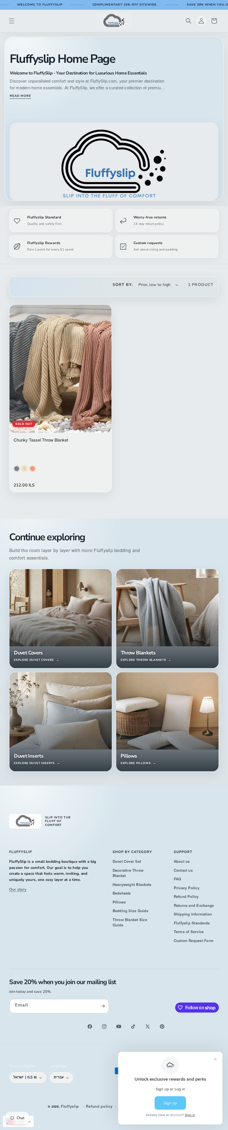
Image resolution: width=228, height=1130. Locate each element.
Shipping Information (193, 914)
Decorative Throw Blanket (128, 873)
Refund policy (99, 1106)
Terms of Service (189, 931)
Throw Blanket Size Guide (130, 922)
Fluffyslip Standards (192, 923)
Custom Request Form (194, 940)
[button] (12, 21)
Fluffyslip (70, 1106)
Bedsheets (122, 893)
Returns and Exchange (194, 905)
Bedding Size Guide (130, 910)
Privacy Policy (186, 887)
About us (182, 861)
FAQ (177, 878)
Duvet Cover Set (127, 861)
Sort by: (123, 284)
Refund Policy (186, 896)
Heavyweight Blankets (132, 884)
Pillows (119, 902)
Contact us (183, 870)
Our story (17, 889)
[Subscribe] (103, 1006)
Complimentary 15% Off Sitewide (125, 5)
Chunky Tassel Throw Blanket (41, 440)
